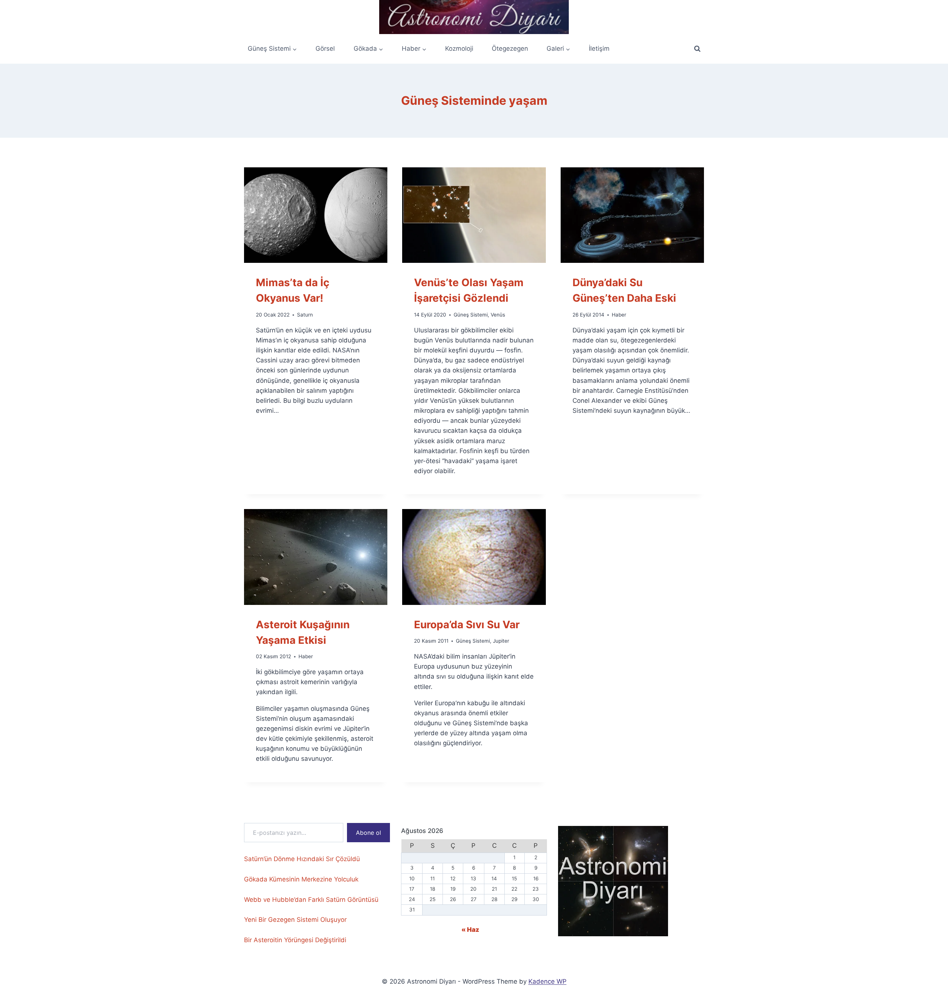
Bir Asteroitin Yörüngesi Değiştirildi (295, 940)
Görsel (325, 48)
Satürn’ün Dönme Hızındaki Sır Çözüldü (302, 859)
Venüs (498, 315)
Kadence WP (547, 981)
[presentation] (315, 215)
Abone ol (368, 832)
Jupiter (501, 641)
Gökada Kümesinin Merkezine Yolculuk (301, 879)
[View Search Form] (697, 49)
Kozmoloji (459, 48)
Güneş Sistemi (471, 315)
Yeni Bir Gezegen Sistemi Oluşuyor (295, 919)
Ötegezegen (510, 48)
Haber (619, 315)
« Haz (470, 929)
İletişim (599, 48)
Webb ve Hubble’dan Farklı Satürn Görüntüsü (311, 899)
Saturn (305, 315)
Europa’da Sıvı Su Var (467, 624)
